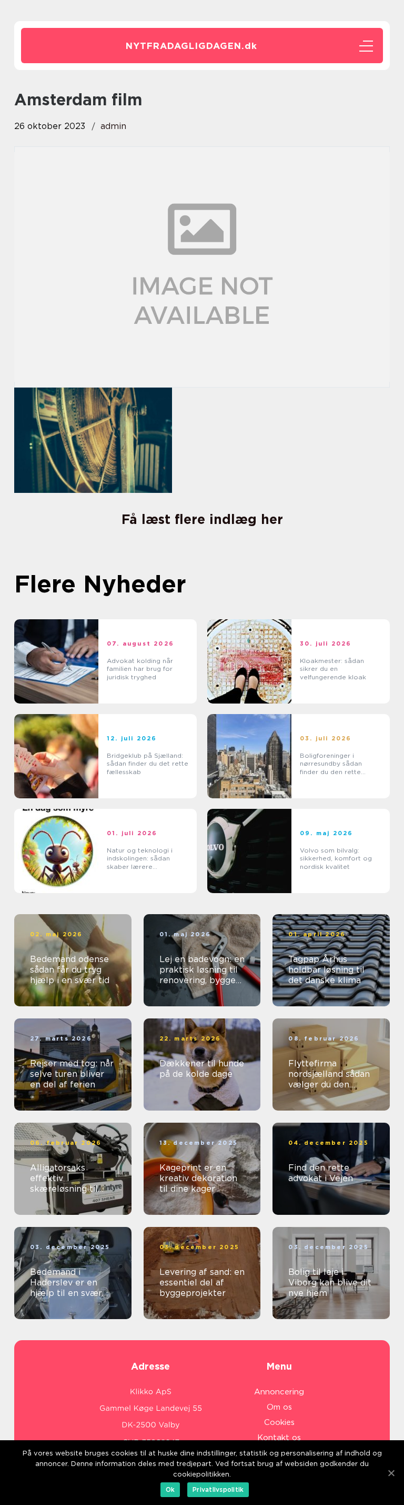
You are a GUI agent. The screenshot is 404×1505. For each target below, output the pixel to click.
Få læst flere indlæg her (202, 519)
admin (113, 126)
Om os (279, 1407)
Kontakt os (279, 1437)
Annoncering (279, 1392)
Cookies (279, 1422)
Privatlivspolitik (218, 1489)
